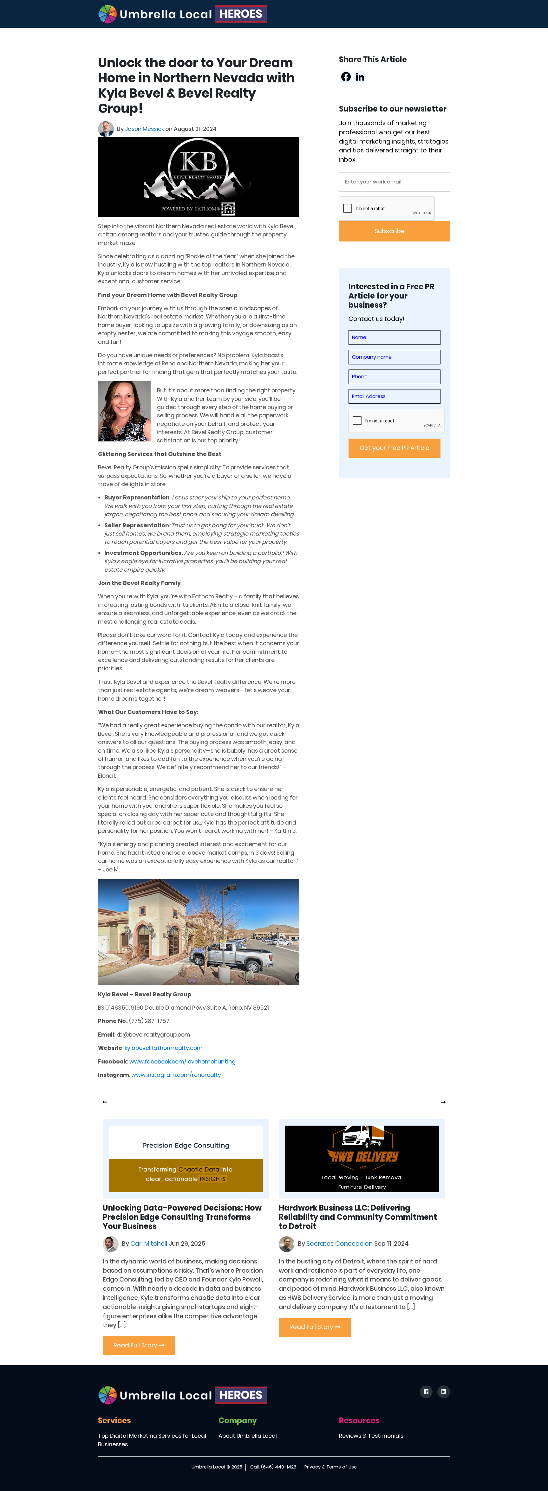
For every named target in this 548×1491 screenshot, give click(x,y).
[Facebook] (346, 76)
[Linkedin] (360, 76)
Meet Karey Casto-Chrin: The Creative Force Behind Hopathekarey (105, 1102)
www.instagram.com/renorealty (176, 1075)
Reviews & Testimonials (371, 1436)
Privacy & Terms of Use (330, 1467)
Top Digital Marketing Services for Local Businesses (152, 1440)
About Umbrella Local (248, 1436)
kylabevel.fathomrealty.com (164, 1048)
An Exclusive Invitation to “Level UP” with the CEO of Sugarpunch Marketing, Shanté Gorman (443, 1102)
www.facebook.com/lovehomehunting (182, 1061)
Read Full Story (136, 1345)
